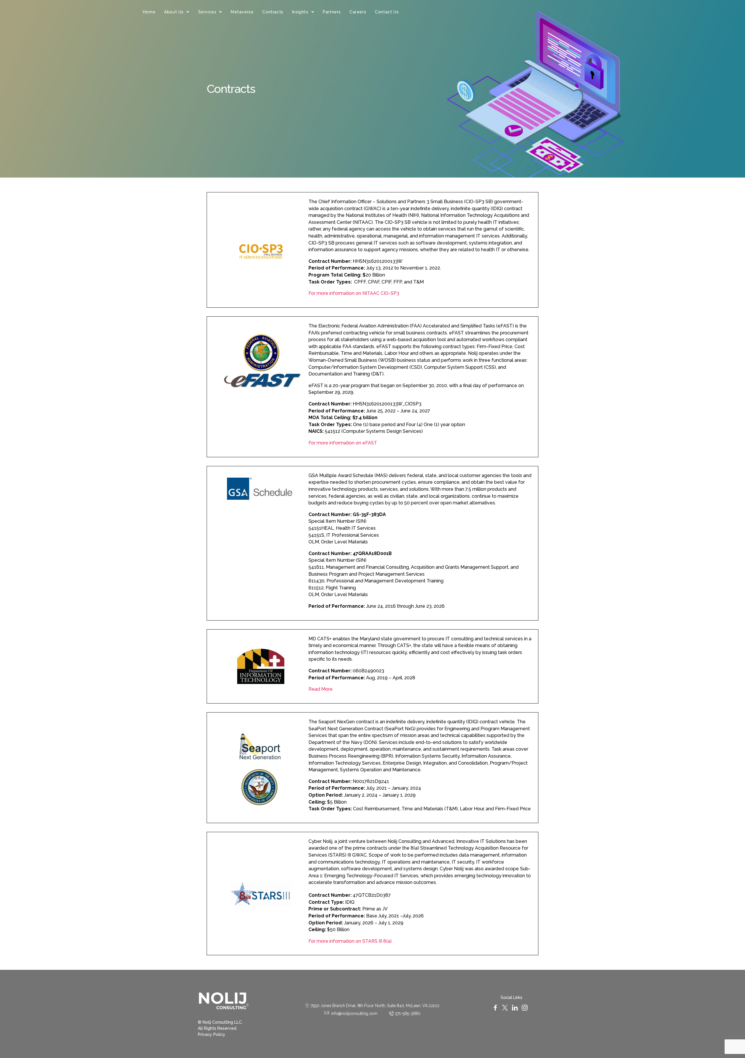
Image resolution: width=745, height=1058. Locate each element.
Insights (300, 12)
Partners (332, 12)
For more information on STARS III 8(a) (350, 941)
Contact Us (387, 12)
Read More (320, 689)
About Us (174, 12)
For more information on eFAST (342, 443)
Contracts (272, 12)
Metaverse (242, 12)
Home (149, 12)
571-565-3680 (408, 1013)
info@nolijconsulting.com (354, 1013)
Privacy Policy (211, 1034)
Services (207, 12)
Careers (358, 12)
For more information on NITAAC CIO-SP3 (354, 293)
